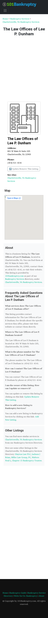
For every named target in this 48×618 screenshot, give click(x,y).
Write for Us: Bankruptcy (25, 595)
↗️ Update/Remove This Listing (23, 168)
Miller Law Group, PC (21, 457)
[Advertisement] (24, 68)
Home (5, 18)
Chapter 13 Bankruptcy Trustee (27, 460)
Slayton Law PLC (23, 454)
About (41, 595)
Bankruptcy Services (19, 18)
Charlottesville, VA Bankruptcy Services (21, 21)
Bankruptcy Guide (17, 592)
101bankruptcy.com (14, 275)
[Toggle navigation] (5, 10)
